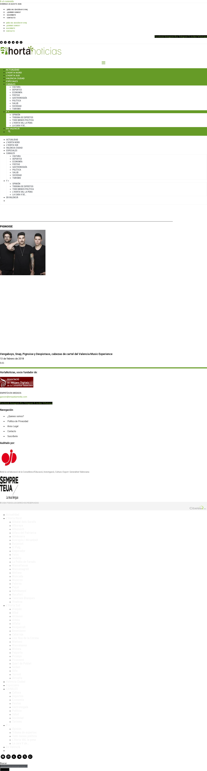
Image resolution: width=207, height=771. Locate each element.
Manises (17, 641)
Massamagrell (20, 569)
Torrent (16, 674)
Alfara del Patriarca (24, 533)
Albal (15, 612)
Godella (16, 558)
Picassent (18, 660)
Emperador (18, 551)
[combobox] (14, 766)
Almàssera (18, 536)
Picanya (17, 656)
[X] (17, 42)
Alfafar (16, 623)
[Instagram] (5, 42)
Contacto (11, 18)
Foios (15, 554)
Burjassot (17, 543)
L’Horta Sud (13, 75)
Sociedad (17, 106)
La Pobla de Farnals (24, 562)
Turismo (16, 109)
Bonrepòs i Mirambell (25, 540)
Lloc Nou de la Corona (25, 638)
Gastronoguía (19, 98)
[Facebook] (1, 42)
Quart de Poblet (21, 663)
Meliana (17, 572)
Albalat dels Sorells (24, 522)
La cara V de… (19, 125)
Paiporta (17, 652)
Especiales (12, 81)
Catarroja (17, 634)
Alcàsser (17, 616)
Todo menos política (23, 120)
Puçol (15, 587)
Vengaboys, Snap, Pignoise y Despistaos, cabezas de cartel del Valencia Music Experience (56, 354)
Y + (7, 111)
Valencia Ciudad (15, 78)
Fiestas (16, 95)
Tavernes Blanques (23, 598)
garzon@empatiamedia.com (13, 396)
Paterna (17, 583)
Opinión (16, 114)
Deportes (17, 90)
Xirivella (17, 678)
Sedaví (16, 667)
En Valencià (13, 128)
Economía (17, 92)
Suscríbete (11, 15)
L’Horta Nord (14, 72)
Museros (17, 580)
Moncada (17, 576)
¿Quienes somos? (14, 12)
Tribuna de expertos (22, 117)
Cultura (16, 87)
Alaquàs (17, 609)
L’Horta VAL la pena (24, 739)
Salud (15, 103)
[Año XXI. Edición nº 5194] (17, 9)
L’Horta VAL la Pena (22, 123)
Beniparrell (18, 627)
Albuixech (18, 529)
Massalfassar (20, 565)
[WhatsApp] (21, 42)
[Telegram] (13, 42)
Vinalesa (17, 602)
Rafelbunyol (19, 591)
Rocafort (17, 594)
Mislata (16, 649)
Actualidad (12, 69)
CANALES (12, 689)
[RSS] (9, 42)
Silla (14, 671)
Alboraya (17, 525)
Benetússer (19, 631)
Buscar (9, 131)
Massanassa (19, 645)
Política (16, 100)
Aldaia (16, 620)
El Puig (16, 547)
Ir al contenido (7, 1)
